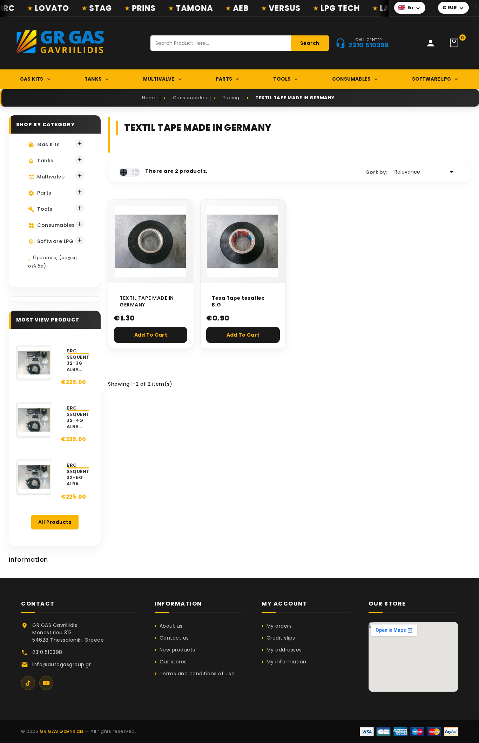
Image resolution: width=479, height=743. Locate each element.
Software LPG (431, 79)
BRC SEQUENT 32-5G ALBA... (78, 474)
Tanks (93, 79)
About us (171, 625)
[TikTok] (28, 683)
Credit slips (281, 637)
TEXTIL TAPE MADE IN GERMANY (147, 302)
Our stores (173, 661)
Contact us (174, 637)
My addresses (284, 649)
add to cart (150, 334)
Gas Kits (31, 79)
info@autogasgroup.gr (61, 664)
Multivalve (159, 79)
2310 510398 (47, 652)
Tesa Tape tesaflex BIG (238, 302)
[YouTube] (46, 683)
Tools (282, 79)
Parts (224, 79)
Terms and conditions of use (197, 673)
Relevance (425, 172)
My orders (279, 625)
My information (286, 661)
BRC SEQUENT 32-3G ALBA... (78, 360)
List (135, 172)
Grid (123, 172)
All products (55, 522)
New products (177, 649)
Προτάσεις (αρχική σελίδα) (52, 261)
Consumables (351, 79)
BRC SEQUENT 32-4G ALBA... (78, 417)
